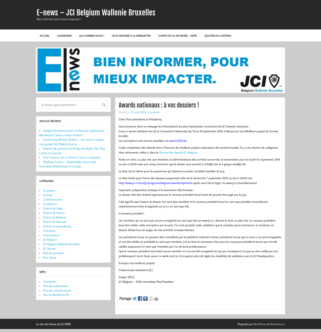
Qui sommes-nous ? (91, 35)
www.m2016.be (178, 140)
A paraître (49, 190)
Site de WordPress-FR (56, 295)
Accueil (45, 35)
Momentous (277, 324)
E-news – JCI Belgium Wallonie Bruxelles (96, 12)
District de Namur (54, 213)
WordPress (259, 324)
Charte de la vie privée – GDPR (177, 35)
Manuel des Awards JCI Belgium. (178, 152)
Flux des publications (55, 286)
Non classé (49, 257)
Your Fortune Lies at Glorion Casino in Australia (71, 157)
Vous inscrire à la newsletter (131, 35)
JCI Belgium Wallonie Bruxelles (61, 244)
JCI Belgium (50, 239)
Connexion (49, 281)
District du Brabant (54, 217)
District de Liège (53, 208)
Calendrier (64, 35)
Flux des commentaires (57, 290)
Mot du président (53, 253)
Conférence (50, 204)
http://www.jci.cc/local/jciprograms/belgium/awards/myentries (156, 183)
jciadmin (155, 112)
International (51, 235)
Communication (53, 199)
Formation (49, 230)
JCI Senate (49, 248)
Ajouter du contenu (217, 35)
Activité (47, 195)
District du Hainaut (54, 222)
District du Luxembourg (57, 226)
